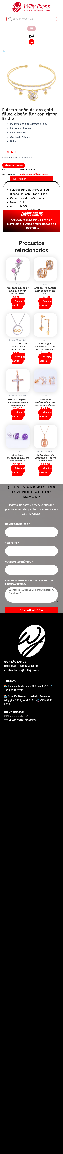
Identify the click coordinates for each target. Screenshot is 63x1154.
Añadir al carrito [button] (18, 303)
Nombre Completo (17, 524)
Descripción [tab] (19, 178)
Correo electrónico (18, 561)
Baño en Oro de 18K (29, 174)
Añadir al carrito (13, 165)
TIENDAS (10, 681)
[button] (4, 51)
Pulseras (43, 174)
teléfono (11, 543)
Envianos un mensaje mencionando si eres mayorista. (29, 582)
